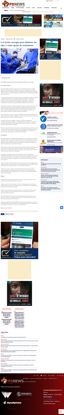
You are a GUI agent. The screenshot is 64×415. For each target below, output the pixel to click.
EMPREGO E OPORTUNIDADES (25, 327)
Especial (10, 328)
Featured (13, 329)
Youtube (44, 375)
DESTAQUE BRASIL (8, 324)
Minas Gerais (28, 334)
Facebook (61, 375)
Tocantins (20, 343)
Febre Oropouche (29, 329)
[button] (61, 8)
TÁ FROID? (30, 342)
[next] (62, 12)
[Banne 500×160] (53, 24)
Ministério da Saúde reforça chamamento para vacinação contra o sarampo (18, 360)
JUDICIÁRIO (8, 332)
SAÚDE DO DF (6, 342)
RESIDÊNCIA (12, 339)
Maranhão (22, 332)
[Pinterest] (33, 77)
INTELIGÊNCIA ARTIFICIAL (15, 331)
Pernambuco (25, 336)
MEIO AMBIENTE (19, 334)
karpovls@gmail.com (49, 399)
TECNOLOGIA (8, 343)
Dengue (30, 322)
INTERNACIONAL (26, 331)
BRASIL (32, 317)
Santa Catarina (9, 341)
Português (50, 0)
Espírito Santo (17, 328)
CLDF (20, 318)
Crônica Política (28, 321)
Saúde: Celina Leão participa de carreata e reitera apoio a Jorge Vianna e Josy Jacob (49, 176)
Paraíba (13, 336)
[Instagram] (49, 375)
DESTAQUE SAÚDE (27, 324)
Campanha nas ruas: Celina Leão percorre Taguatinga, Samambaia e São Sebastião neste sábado (19, 351)
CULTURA (12, 322)
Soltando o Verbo (22, 342)
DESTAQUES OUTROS (23, 325)
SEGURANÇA (14, 342)
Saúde (11, 214)
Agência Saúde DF (8, 208)
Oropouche (31, 335)
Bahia (27, 317)
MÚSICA (12, 335)
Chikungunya (14, 318)
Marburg (28, 332)
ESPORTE (24, 328)
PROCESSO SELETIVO (8, 338)
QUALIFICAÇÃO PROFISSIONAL (31, 338)
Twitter (37, 375)
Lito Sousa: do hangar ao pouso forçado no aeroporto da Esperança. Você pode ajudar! (18, 356)
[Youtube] (41, 375)
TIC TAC (14, 343)
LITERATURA (15, 332)
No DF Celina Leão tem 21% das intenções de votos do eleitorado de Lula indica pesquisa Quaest (50, 170)
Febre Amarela (20, 329)
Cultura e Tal (19, 322)
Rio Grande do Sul (29, 339)
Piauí (31, 336)
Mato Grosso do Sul (9, 334)
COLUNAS (25, 318)
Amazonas (21, 317)
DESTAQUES (9, 39)
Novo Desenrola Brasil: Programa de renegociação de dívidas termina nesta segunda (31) (19, 370)
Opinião (25, 335)
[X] (29, 77)
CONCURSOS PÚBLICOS (16, 320)
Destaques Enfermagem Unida (9, 325)
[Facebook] (25, 77)
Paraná (18, 336)
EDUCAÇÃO (7, 327)
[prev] (60, 12)
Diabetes (7, 214)
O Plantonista (19, 335)
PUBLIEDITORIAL (18, 338)
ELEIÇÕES (14, 327)
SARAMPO (23, 341)
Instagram (53, 375)
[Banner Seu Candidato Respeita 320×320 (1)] (19, 240)
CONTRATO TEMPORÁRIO (11, 321)
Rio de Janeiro (19, 339)
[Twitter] (34, 375)
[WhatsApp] (36, 77)
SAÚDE (3, 39)
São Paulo (16, 341)
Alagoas (15, 317)
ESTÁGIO (30, 328)
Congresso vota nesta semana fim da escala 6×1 (42, 11)
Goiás (6, 331)
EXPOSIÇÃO (6, 329)
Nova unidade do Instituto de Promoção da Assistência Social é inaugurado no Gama (17, 365)
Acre (11, 317)
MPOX (7, 335)
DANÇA (25, 322)
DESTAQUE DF (18, 324)
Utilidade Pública (28, 343)
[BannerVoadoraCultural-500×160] (53, 17)
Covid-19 (21, 321)
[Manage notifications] (60, 411)
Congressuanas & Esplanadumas (30, 320)
